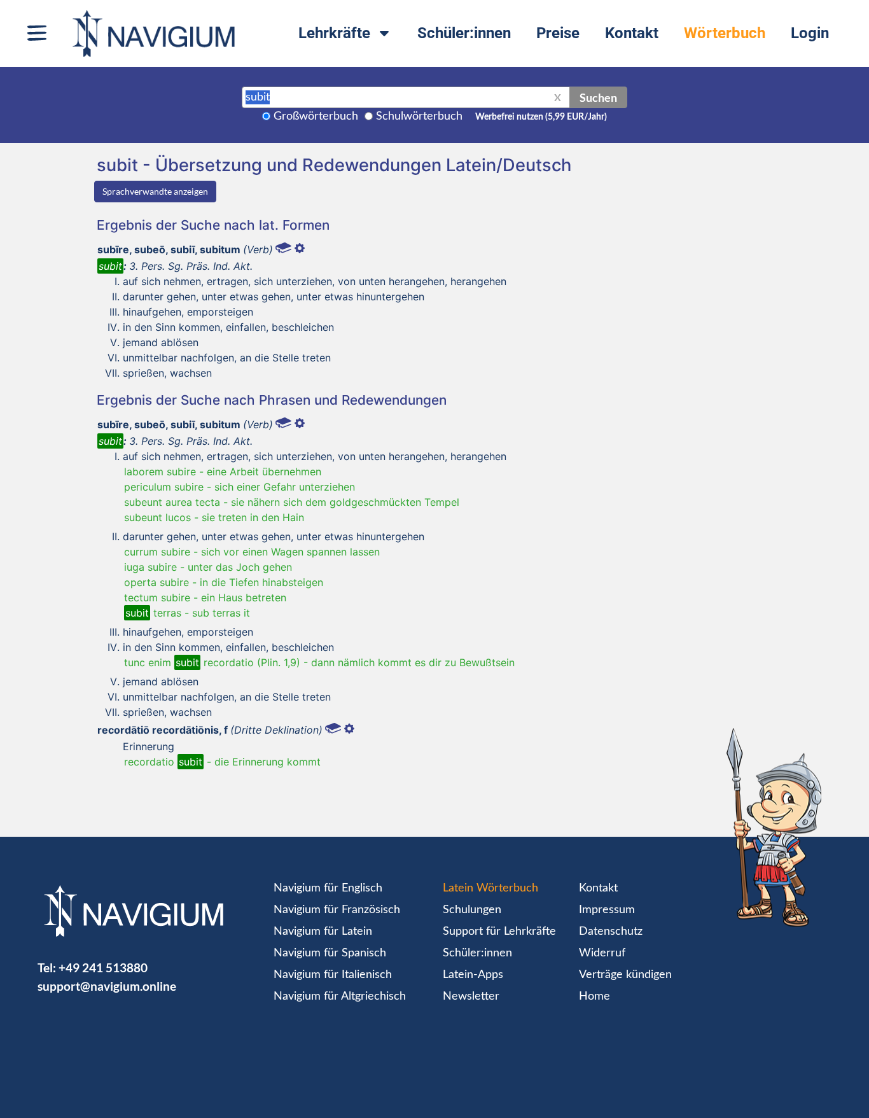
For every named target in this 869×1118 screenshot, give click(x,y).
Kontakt (631, 33)
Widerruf (602, 953)
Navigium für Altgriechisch (340, 996)
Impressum (607, 910)
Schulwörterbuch (419, 116)
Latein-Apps (473, 975)
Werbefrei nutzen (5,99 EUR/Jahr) (541, 117)
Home (594, 996)
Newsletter (471, 996)
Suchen (598, 97)
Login (810, 33)
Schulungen (472, 910)
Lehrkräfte (334, 33)
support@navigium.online (107, 986)
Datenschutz (611, 931)
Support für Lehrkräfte (499, 931)
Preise (558, 33)
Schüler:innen (464, 33)
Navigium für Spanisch (330, 953)
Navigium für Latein (323, 931)
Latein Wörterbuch (490, 888)
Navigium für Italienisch (333, 975)
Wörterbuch (724, 33)
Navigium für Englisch (328, 888)
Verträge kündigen (625, 975)
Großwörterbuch (316, 116)
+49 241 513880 (103, 967)
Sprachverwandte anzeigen (155, 191)
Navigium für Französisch (337, 910)
